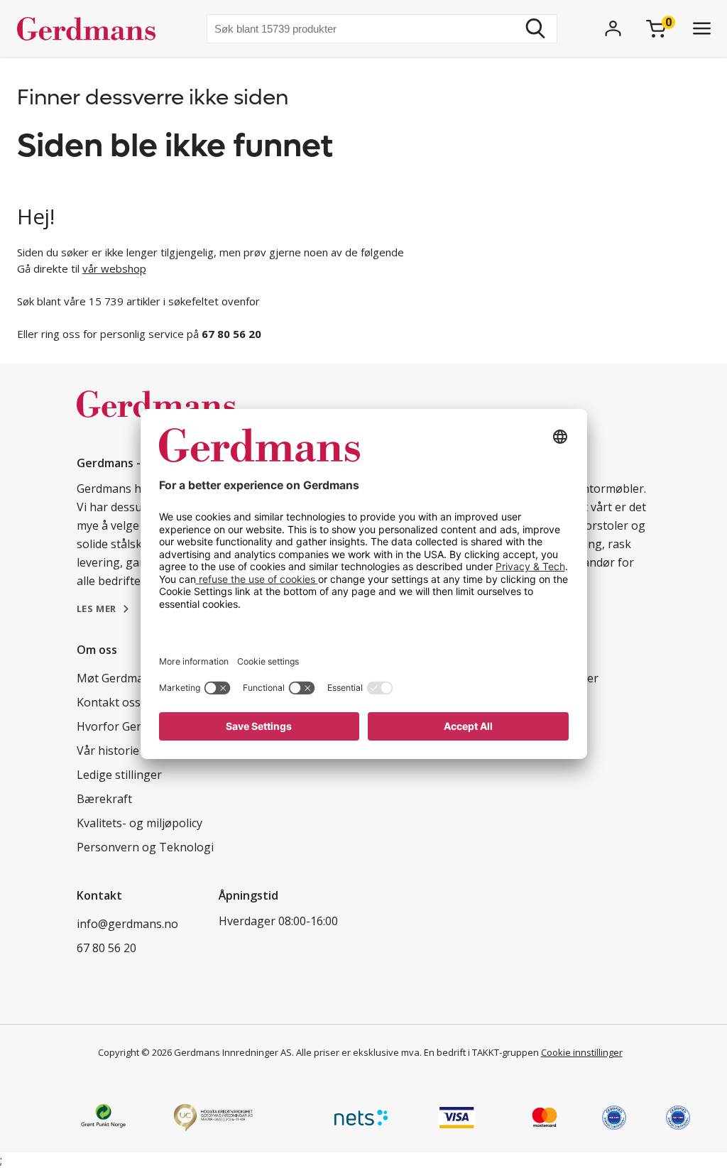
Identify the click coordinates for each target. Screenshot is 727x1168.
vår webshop (114, 268)
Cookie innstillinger (582, 1052)
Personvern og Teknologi (145, 847)
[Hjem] (92, 28)
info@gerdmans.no (127, 924)
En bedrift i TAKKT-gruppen (481, 1052)
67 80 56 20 (106, 948)
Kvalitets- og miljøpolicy (139, 823)
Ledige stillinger (119, 774)
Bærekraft (104, 799)
